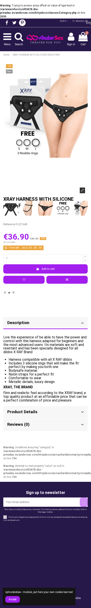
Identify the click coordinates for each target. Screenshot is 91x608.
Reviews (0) (18, 424)
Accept (13, 599)
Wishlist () (81, 21)
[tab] (45, 412)
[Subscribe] (84, 502)
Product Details (22, 411)
